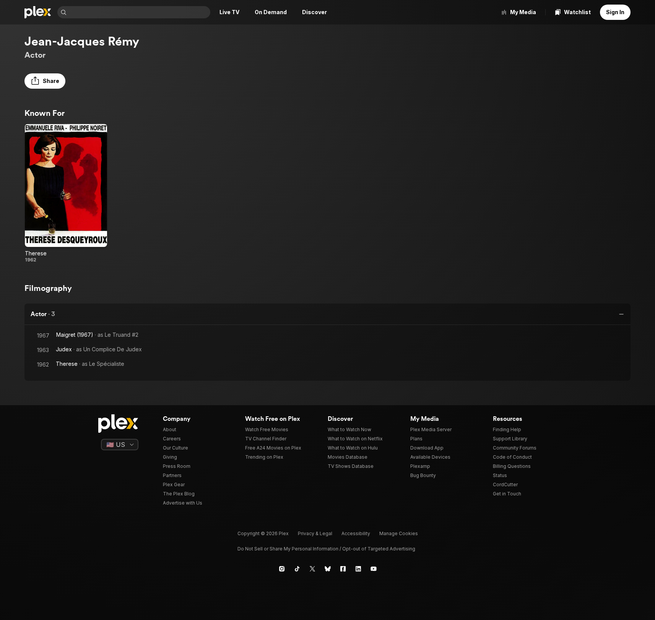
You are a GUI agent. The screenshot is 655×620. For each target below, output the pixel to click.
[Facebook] (343, 568)
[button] (44, 81)
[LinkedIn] (358, 568)
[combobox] (139, 12)
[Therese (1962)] (66, 193)
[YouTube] (373, 568)
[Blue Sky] (327, 568)
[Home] (37, 12)
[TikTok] (297, 568)
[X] (312, 568)
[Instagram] (281, 568)
